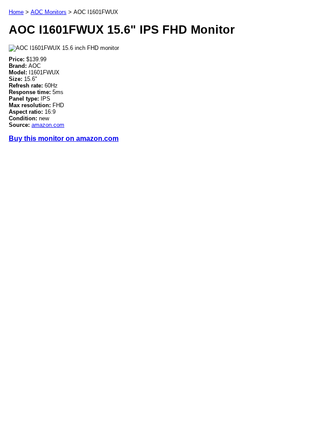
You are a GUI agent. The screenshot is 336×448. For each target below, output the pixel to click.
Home (16, 12)
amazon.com (48, 125)
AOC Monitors (48, 12)
